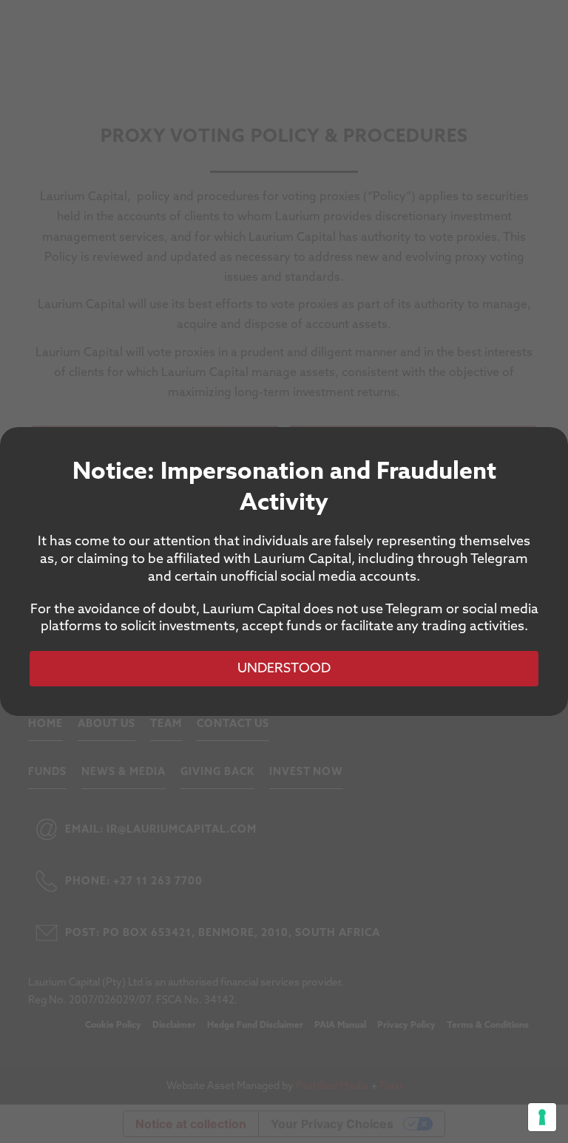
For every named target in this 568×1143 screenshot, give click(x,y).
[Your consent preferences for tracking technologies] (542, 1117)
